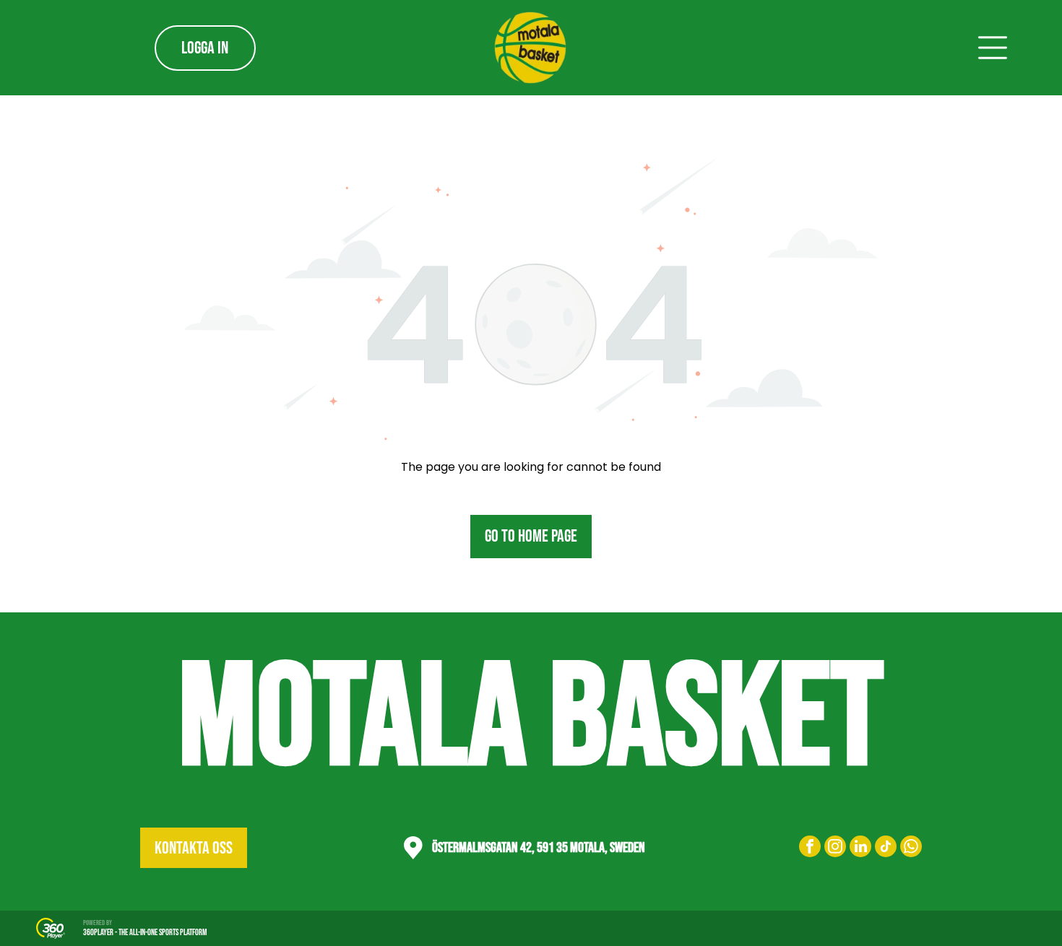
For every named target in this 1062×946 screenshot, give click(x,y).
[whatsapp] (911, 848)
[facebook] (810, 848)
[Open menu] (992, 47)
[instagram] (835, 848)
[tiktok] (886, 848)
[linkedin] (860, 848)
